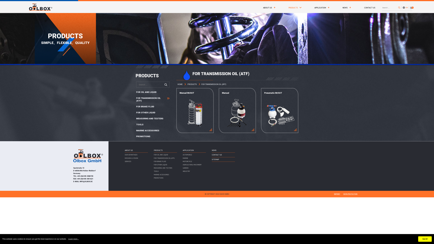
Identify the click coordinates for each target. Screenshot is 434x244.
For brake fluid (145, 106)
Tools (139, 124)
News (345, 8)
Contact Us (369, 8)
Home (180, 84)
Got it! (425, 239)
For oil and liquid (146, 92)
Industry (186, 171)
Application (320, 8)
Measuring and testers (149, 118)
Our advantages (131, 155)
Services (128, 161)
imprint (337, 194)
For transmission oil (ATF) (148, 99)
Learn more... (73, 239)
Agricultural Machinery (192, 165)
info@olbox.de (86, 181)
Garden (185, 168)
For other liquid (145, 112)
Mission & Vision (131, 158)
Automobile (187, 155)
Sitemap (215, 159)
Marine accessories (147, 130)
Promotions (143, 136)
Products (293, 8)
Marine (185, 158)
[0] (411, 7)
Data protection (350, 194)
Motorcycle (187, 161)
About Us (267, 8)
